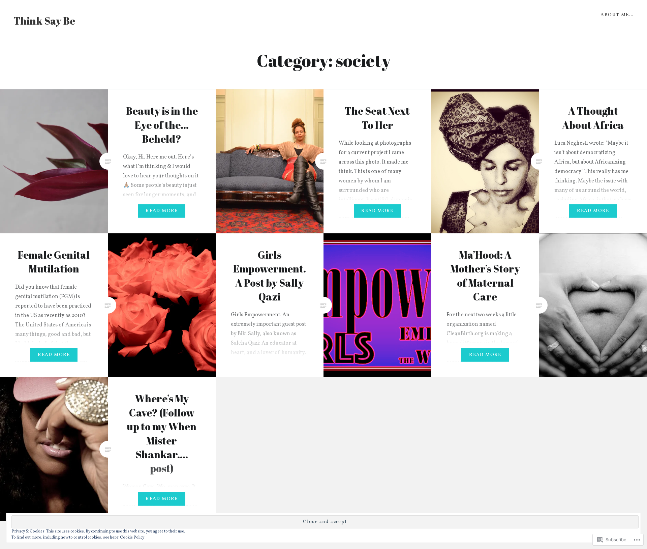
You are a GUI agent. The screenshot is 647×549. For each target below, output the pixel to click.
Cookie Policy (132, 537)
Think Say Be (44, 21)
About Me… (617, 15)
